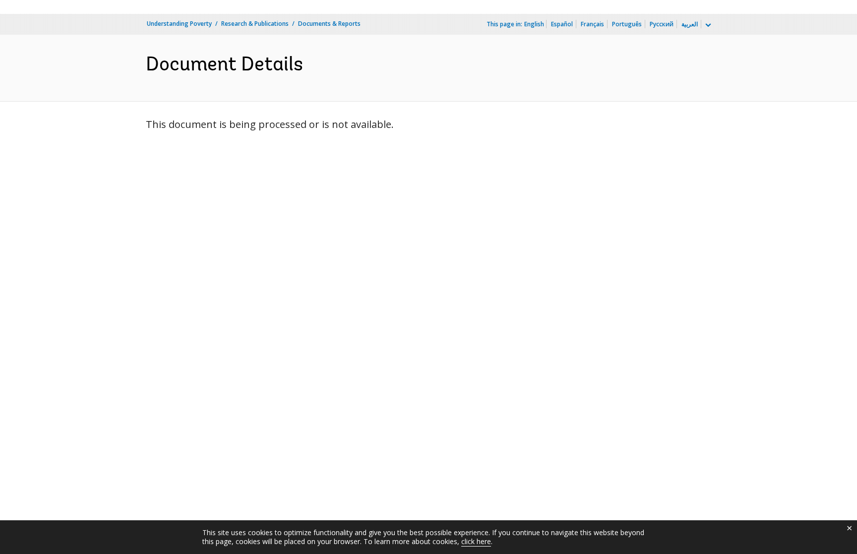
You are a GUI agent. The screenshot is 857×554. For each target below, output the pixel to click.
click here (476, 541)
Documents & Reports (329, 23)
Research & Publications (255, 23)
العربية (689, 24)
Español (562, 24)
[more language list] (707, 25)
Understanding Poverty (179, 23)
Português (627, 24)
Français (592, 24)
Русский (661, 24)
